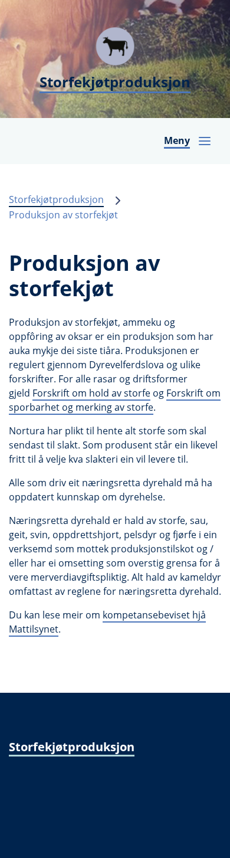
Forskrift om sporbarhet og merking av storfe (115, 400)
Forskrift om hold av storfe (91, 393)
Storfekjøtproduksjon (56, 199)
